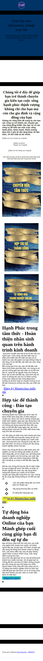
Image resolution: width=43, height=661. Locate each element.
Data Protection (22, 652)
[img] (21, 5)
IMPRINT (31, 652)
